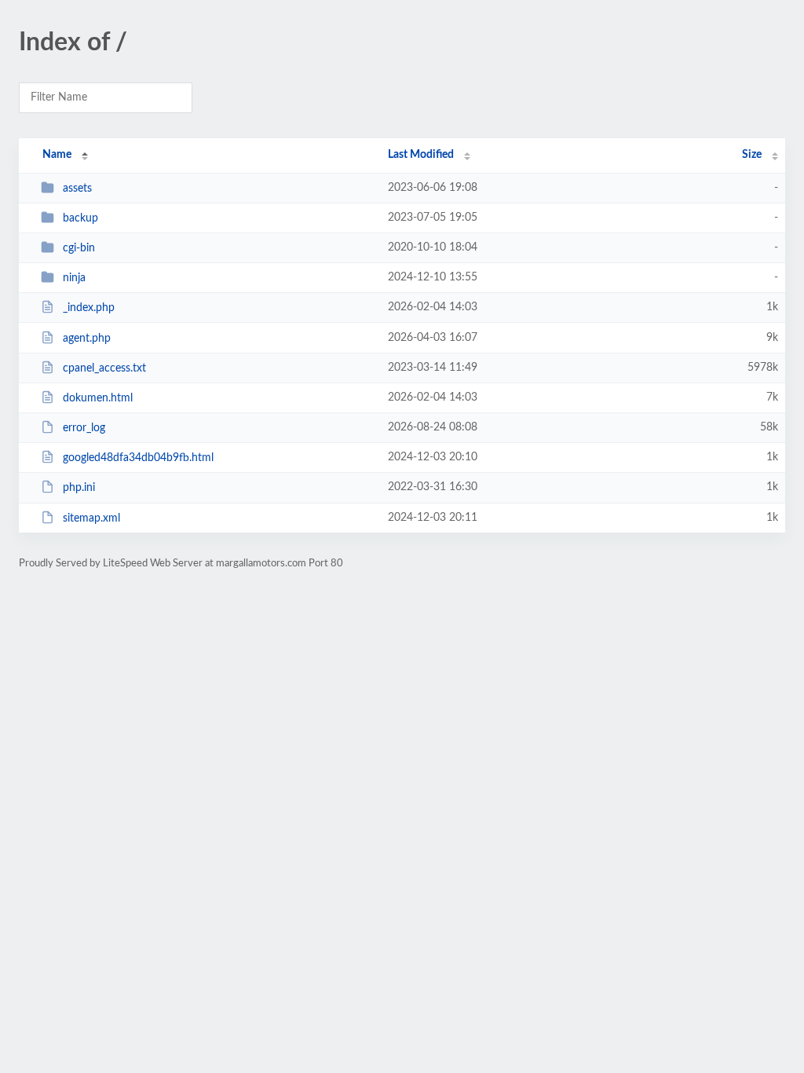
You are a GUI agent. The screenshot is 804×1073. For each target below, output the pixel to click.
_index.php (89, 307)
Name (56, 154)
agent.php (87, 338)
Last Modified (421, 154)
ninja (74, 278)
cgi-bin (79, 248)
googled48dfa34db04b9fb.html (138, 457)
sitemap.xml (91, 518)
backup (80, 218)
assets (77, 188)
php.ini (79, 487)
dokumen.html (98, 398)
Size (752, 154)
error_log (84, 428)
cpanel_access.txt (104, 368)
